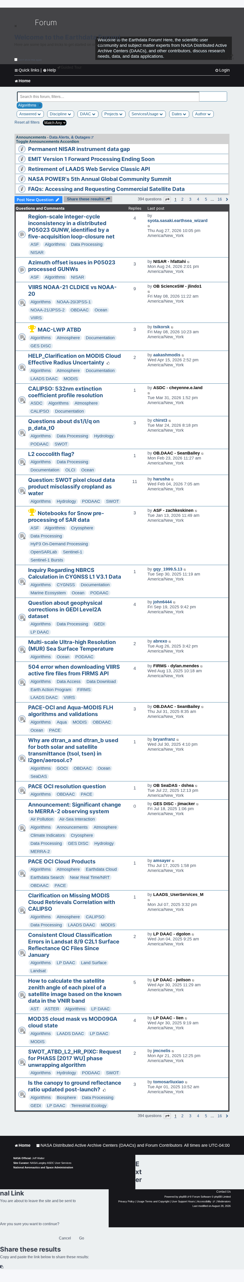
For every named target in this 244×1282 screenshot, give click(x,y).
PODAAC (39, 444)
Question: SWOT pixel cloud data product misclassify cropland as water (71, 487)
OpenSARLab (43, 552)
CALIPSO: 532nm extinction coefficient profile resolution (65, 392)
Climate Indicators (47, 835)
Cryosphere (82, 528)
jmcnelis (161, 1050)
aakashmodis (166, 355)
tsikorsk (161, 326)
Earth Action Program (50, 689)
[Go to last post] (149, 225)
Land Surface (94, 962)
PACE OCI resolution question (67, 786)
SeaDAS (38, 776)
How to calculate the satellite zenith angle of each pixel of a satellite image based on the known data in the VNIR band (75, 990)
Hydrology (103, 436)
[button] (167, 199)
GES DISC (40, 345)
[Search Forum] (224, 94)
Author (201, 114)
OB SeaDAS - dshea (173, 785)
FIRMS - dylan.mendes (176, 665)
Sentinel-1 (72, 552)
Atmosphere (68, 337)
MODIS (71, 378)
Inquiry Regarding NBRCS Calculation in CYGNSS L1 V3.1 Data (74, 573)
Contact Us (223, 1191)
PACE (55, 730)
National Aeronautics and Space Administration (43, 1167)
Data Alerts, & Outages (69, 137)
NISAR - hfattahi (169, 261)
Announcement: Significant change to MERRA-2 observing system (74, 808)
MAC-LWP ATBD (59, 329)
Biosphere (66, 1097)
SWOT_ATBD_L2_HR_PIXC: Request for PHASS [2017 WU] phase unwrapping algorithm (74, 1058)
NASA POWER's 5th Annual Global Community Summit (99, 179)
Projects (111, 114)
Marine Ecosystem (48, 592)
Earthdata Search (47, 877)
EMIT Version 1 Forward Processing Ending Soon (91, 159)
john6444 (162, 602)
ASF (34, 244)
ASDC (36, 403)
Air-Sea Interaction (77, 819)
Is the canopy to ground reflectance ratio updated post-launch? (74, 1086)
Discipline (59, 114)
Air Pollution (41, 819)
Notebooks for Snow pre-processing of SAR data (66, 516)
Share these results (85, 199)
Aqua (62, 722)
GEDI (99, 624)
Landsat (38, 970)
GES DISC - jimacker (174, 803)
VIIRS (36, 317)
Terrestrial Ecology (89, 1105)
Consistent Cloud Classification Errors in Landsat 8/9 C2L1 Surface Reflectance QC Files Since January (73, 945)
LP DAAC (39, 632)
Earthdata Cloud (101, 869)
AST (34, 1008)
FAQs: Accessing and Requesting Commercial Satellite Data (106, 189)
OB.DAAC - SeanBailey (176, 453)
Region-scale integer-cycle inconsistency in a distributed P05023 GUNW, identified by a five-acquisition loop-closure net (71, 226)
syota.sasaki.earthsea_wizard (177, 220)
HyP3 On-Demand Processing (59, 544)
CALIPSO (39, 411)
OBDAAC (80, 310)
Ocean (101, 310)
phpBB (183, 1196)
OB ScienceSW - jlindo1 (177, 286)
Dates (177, 114)
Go (81, 1238)
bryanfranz (164, 739)
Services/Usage (145, 114)
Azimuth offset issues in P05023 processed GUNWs (71, 265)
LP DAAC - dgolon (171, 934)
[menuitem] (222, 70)
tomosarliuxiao (168, 1081)
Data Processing (86, 244)
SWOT (61, 444)
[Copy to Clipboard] (2, 1266)
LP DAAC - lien (168, 1018)
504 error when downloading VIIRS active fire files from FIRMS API (74, 670)
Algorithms (55, 244)
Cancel (65, 1238)
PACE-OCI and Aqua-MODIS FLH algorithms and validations (70, 710)
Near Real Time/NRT (90, 877)
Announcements (72, 827)
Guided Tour (71, 67)
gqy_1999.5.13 (167, 569)
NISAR (37, 252)
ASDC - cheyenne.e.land (178, 387)
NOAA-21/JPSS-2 (47, 310)
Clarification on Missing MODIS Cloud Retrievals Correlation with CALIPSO (71, 902)
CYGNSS (66, 584)
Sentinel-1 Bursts (46, 560)
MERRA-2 (40, 851)
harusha (161, 479)
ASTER (52, 1008)
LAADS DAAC (44, 378)
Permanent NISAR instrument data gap (79, 149)
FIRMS (84, 689)
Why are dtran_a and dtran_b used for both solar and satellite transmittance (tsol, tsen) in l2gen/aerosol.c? (73, 750)
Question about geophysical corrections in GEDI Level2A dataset (65, 609)
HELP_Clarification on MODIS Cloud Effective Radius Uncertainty (74, 359)
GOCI (62, 768)
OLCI (70, 470)
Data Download (101, 681)
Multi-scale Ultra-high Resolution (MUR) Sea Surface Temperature (72, 645)
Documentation (100, 337)
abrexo (160, 641)
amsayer (162, 860)
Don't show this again (30, 59)
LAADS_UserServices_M (178, 894)
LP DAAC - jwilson (172, 979)
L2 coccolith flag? (51, 454)
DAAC (86, 114)
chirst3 (160, 420)
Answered (28, 114)
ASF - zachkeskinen (173, 510)
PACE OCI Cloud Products (62, 861)
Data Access (69, 681)
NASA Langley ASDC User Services (50, 1162)
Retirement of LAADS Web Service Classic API (89, 169)
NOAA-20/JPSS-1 (74, 302)
